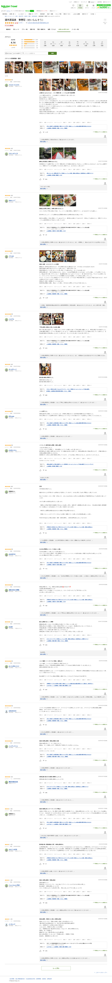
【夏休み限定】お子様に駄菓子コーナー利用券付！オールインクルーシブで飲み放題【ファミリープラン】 (70, 464)
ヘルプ (70, 2)
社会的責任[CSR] (30, 978)
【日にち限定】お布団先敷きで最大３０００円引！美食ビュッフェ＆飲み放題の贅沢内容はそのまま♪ (68, 126)
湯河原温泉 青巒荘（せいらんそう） (24, 19)
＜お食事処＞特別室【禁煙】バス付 (54, 466)
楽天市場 (100, 2)
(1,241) (63, 29)
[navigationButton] (104, 66)
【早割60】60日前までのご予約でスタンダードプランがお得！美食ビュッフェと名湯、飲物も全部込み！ (69, 858)
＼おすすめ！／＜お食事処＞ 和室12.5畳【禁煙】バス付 (58, 685)
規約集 (44, 978)
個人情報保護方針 (20, 978)
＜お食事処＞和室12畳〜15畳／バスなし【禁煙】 (57, 641)
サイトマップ (84, 2)
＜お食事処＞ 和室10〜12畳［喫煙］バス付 (56, 231)
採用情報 (38, 978)
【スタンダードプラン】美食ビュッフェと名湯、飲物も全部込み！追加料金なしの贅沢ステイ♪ (67, 639)
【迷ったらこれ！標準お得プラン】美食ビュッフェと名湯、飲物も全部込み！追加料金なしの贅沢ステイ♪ (69, 173)
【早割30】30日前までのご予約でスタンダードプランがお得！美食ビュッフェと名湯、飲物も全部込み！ (69, 527)
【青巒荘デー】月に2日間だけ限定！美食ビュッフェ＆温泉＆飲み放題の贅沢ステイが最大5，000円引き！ (69, 683)
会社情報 (12, 978)
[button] (9, 67)
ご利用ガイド (76, 2)
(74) (41, 29)
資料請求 (49, 978)
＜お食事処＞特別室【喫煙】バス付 (54, 175)
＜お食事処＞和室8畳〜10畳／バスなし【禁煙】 (57, 128)
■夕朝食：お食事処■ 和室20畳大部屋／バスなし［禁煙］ (58, 391)
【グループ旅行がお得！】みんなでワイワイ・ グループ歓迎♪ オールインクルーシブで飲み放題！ (68, 389)
